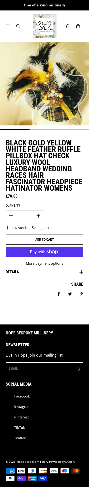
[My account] (67, 26)
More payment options (44, 263)
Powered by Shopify (62, 462)
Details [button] (12, 272)
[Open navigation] (11, 26)
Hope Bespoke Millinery (32, 462)
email (13, 368)
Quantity (13, 206)
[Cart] (78, 26)
